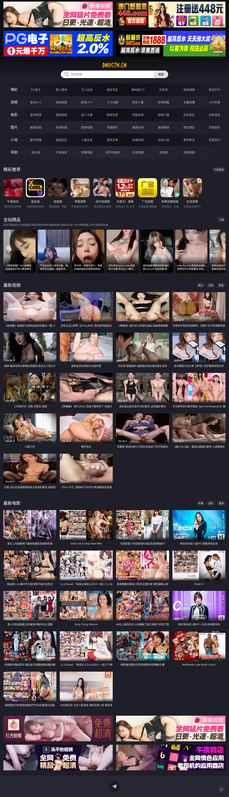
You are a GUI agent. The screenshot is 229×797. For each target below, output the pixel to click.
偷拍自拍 (61, 115)
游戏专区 (112, 90)
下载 (221, 219)
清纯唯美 (163, 127)
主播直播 (189, 102)
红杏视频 (138, 152)
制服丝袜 (138, 115)
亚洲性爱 (36, 115)
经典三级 (163, 115)
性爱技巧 (214, 140)
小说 (14, 139)
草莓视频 (86, 152)
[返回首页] (221, 789)
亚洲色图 (61, 127)
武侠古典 (112, 140)
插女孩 (35, 152)
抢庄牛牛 (214, 90)
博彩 (14, 89)
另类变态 (214, 115)
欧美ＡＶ (86, 102)
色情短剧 (189, 152)
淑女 (210, 503)
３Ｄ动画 (112, 102)
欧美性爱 (112, 115)
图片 (14, 127)
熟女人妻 (138, 102)
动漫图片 (112, 127)
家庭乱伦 (61, 140)
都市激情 (36, 140)
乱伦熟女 (189, 115)
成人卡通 (86, 115)
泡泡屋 (163, 152)
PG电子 (36, 90)
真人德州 (61, 90)
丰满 (200, 503)
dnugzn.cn (114, 65)
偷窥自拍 (36, 127)
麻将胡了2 (138, 90)
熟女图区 (189, 127)
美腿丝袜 (138, 127)
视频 (14, 102)
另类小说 (163, 140)
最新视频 (12, 285)
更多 (221, 285)
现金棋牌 (189, 90)
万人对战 (86, 90)
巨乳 (210, 285)
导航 (14, 152)
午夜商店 (61, 152)
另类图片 (214, 127)
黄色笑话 (189, 140)
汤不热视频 (112, 152)
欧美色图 (86, 127)
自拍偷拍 (61, 102)
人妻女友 (86, 140)
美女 (200, 285)
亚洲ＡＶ (36, 102)
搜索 (161, 74)
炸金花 (163, 90)
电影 (14, 114)
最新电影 (12, 503)
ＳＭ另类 (214, 102)
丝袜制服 (163, 102)
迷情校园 (138, 140)
